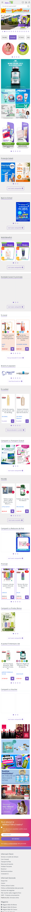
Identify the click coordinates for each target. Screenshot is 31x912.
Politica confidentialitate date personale (12, 888)
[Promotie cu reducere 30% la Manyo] (8, 172)
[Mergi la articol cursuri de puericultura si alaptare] (26, 31)
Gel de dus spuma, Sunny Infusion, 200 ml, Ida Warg (8, 410)
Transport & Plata (6, 861)
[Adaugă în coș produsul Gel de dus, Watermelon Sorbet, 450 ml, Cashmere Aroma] (27, 349)
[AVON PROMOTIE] (15, 731)
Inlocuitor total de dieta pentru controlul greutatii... (8, 336)
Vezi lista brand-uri (15, 381)
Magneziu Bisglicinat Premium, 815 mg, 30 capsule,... (22, 665)
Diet (3, 346)
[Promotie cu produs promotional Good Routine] (8, 111)
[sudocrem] (15, 792)
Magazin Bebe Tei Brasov (10, 907)
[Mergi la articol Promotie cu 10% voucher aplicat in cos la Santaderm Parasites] (22, 31)
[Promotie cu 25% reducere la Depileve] (23, 291)
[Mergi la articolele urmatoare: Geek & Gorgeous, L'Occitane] (15, 378)
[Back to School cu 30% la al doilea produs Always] (23, 212)
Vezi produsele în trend (14, 358)
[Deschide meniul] (2, 2)
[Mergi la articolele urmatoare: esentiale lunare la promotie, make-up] (17, 57)
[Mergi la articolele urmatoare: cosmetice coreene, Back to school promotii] (12, 57)
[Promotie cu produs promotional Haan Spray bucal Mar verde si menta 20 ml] (8, 622)
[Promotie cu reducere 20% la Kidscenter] (23, 542)
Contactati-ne (5, 874)
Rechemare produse (6, 871)
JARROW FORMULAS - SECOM (8, 673)
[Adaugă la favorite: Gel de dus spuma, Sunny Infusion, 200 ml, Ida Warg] (3, 396)
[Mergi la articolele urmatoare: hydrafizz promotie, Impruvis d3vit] (20, 151)
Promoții (12, 37)
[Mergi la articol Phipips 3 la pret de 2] (13, 31)
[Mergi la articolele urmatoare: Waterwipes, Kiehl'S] (13, 378)
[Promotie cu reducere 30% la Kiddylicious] (8, 542)
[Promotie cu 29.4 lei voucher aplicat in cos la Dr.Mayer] (23, 703)
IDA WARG (4, 416)
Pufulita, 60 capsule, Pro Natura (23, 499)
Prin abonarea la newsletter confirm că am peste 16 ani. (15, 830)
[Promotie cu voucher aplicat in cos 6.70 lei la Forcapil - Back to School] (8, 212)
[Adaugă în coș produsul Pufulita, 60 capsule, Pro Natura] (27, 511)
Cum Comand (5, 859)
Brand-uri (3, 869)
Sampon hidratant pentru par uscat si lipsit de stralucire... (23, 410)
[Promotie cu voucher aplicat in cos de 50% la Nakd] (8, 703)
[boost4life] (15, 74)
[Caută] (28, 6)
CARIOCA (4, 592)
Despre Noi (4, 881)
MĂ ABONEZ (15, 839)
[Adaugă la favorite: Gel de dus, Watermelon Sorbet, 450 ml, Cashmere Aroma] (18, 322)
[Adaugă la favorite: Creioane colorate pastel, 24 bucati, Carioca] (3, 571)
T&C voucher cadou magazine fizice (11, 893)
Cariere (3, 883)
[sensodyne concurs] (15, 96)
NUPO (3, 344)
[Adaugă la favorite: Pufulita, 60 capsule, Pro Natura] (18, 486)
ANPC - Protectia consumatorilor (10, 895)
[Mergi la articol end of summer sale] (3, 31)
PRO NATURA (20, 507)
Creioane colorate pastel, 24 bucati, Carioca (8, 586)
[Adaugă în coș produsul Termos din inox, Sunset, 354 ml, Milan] (27, 597)
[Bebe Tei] (9, 2)
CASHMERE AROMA (21, 344)
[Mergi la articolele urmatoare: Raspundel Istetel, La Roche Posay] (11, 378)
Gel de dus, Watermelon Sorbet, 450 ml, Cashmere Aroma (22, 337)
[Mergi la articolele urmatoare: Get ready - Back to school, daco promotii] (13, 151)
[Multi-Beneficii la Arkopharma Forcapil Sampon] (23, 251)
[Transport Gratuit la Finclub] (8, 454)
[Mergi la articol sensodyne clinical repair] (28, 31)
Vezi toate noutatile (15, 520)
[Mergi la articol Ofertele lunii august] (7, 31)
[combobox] (15, 6)
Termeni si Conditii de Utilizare (9, 857)
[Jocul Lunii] (15, 746)
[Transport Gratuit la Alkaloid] (23, 454)
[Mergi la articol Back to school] (5, 31)
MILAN (18, 592)
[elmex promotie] (23, 111)
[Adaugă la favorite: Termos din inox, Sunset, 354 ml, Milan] (18, 571)
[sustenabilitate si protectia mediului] (15, 762)
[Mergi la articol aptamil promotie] (20, 31)
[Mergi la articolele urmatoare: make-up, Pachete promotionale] (19, 57)
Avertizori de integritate (7, 890)
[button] (12, 421)
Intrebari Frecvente (6, 866)
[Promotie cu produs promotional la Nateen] (23, 622)
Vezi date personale (13, 843)
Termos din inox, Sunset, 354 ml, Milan (23, 586)
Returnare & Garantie (7, 864)
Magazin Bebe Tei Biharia (10, 904)
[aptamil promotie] (15, 777)
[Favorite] (23, 2)
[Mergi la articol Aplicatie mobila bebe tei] (9, 31)
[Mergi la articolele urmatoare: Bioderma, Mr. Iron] (20, 378)
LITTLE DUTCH (6, 507)
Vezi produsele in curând (15, 430)
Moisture (18, 418)
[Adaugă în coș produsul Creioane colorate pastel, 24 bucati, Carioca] (12, 597)
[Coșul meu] (26, 2)
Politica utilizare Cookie (7, 885)
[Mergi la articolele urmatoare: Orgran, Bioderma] (18, 378)
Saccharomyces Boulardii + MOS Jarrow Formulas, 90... (8, 666)
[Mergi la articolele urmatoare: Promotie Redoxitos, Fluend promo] (18, 151)
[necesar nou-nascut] (15, 807)
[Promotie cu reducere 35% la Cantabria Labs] (23, 172)
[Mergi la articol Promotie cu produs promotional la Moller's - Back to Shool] (11, 31)
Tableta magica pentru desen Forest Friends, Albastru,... (8, 501)
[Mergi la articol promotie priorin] (24, 31)
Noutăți (4, 37)
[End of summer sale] (15, 11)
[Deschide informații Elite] (3, 323)
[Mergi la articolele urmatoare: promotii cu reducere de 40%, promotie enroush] (11, 151)
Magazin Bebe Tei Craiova (10, 909)
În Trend (21, 37)
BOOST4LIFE (19, 674)
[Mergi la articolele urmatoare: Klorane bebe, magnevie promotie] (15, 151)
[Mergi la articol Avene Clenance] (18, 31)
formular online (14, 897)
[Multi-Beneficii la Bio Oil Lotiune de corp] (8, 251)
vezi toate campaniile (14, 188)
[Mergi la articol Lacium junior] (15, 31)
